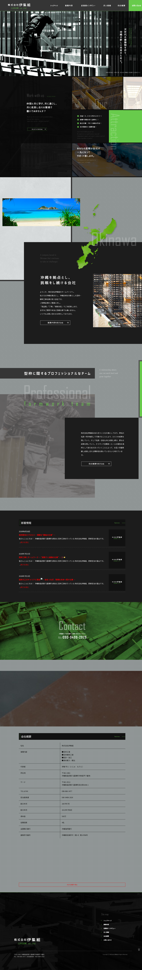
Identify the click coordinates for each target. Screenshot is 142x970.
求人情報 (107, 5)
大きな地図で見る (72, 885)
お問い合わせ (108, 940)
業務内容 (69, 5)
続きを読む (25, 542)
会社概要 (121, 5)
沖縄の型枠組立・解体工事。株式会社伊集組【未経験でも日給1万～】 (123, 72)
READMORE (55, 322)
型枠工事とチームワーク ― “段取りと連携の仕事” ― (40, 557)
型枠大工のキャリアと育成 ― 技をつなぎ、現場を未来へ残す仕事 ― (47, 579)
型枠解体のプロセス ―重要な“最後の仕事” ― (37, 535)
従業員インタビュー (88, 5)
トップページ (54, 5)
